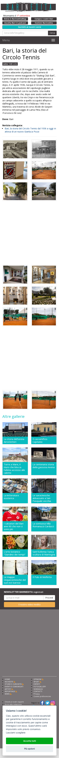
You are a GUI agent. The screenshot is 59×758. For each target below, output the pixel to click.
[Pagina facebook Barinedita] (42, 703)
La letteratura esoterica (11, 497)
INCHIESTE (9, 682)
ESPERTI (37, 684)
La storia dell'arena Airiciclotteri (14, 440)
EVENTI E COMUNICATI (14, 686)
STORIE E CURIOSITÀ (13, 684)
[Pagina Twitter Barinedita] (47, 703)
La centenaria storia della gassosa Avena (44, 466)
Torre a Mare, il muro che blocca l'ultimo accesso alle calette (14, 468)
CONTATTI (38, 691)
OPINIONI (37, 679)
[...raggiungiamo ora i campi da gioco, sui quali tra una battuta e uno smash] (15, 316)
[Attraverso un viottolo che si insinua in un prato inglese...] (44, 295)
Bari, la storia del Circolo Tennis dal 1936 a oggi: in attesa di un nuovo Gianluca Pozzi (30, 130)
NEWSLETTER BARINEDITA (23, 591)
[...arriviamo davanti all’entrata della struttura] (15, 274)
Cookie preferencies (42, 696)
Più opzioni (29, 748)
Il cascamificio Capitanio (40, 440)
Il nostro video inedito (29, 604)
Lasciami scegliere (15, 732)
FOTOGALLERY (40, 686)
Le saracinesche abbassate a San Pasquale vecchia (42, 498)
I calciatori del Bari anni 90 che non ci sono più (13, 526)
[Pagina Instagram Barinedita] (52, 703)
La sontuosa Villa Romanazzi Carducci (43, 525)
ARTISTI (8, 689)
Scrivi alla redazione (13, 704)
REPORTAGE (10, 691)
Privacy (37, 694)
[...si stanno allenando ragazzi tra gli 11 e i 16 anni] (44, 316)
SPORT (36, 682)
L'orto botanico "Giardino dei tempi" (14, 553)
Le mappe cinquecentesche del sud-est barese (15, 580)
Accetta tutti (29, 741)
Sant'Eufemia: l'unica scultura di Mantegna (44, 553)
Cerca (52, 33)
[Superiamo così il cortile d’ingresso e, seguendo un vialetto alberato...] (44, 191)
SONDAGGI (38, 689)
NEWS (7, 694)
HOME (7, 679)
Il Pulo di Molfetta (42, 577)
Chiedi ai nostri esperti (14, 702)
